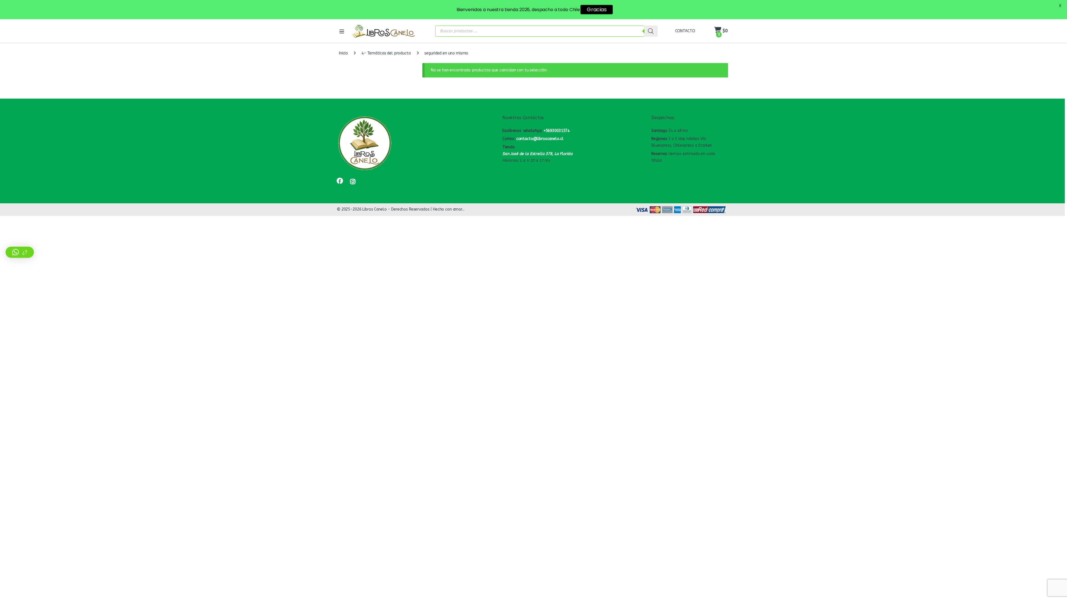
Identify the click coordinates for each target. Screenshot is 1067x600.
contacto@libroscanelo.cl (540, 138)
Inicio (343, 53)
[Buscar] (651, 31)
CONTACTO (685, 31)
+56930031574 (557, 130)
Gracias (596, 9)
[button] (20, 252)
